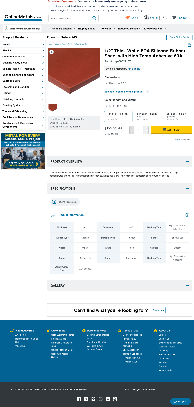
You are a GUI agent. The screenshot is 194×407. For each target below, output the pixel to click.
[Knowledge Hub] (12, 331)
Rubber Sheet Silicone (82, 44)
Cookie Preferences (132, 334)
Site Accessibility (131, 349)
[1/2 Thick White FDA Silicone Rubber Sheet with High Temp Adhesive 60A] (52, 108)
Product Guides (58, 338)
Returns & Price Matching (130, 344)
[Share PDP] (189, 44)
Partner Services (96, 330)
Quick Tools (58, 330)
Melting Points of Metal (62, 349)
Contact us (158, 310)
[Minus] (131, 130)
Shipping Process (167, 354)
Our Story (163, 350)
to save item (182, 139)
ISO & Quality (165, 358)
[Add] (146, 130)
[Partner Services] (84, 331)
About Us (164, 330)
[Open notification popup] (165, 17)
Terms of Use (130, 330)
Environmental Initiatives (170, 342)
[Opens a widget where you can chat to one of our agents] (180, 401)
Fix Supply (134, 68)
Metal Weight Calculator (62, 334)
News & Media (165, 370)
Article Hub (20, 334)
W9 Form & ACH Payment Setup (95, 347)
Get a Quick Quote (179, 37)
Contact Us (164, 338)
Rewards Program (131, 357)
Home (50, 44)
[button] (181, 17)
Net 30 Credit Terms (96, 341)
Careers (162, 334)
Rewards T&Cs (130, 361)
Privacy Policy (129, 338)
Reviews (163, 362)
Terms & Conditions (132, 353)
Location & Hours (167, 346)
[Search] (94, 18)
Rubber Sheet (67, 44)
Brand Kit (163, 366)
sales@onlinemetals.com (144, 389)
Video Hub (20, 345)
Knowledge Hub (25, 330)
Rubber (56, 44)
